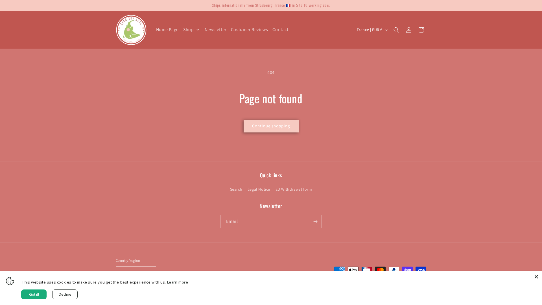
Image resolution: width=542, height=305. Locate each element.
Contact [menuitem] (280, 29)
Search (236, 189)
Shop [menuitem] (188, 29)
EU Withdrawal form (294, 189)
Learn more (177, 282)
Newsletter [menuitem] (215, 29)
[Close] (536, 277)
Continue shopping (271, 125)
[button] (396, 30)
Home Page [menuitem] (167, 29)
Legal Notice (259, 189)
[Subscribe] (315, 221)
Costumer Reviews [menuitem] (249, 29)
